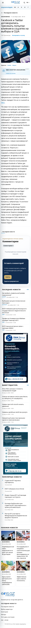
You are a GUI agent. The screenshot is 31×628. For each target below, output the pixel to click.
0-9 (15, 7)
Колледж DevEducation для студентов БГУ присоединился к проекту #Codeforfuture (15, 505)
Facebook (9, 65)
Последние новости (7, 607)
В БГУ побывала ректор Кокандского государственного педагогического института (14, 310)
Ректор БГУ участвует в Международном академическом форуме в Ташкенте (16, 515)
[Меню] (3, 2)
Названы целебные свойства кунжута (14, 412)
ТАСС (3, 103)
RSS (2, 620)
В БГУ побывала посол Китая (14, 489)
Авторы (3, 614)
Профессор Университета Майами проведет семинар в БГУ (13, 319)
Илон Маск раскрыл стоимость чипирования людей (12, 390)
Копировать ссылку (18, 35)
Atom (6, 620)
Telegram (14, 65)
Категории (4, 612)
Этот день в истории (7, 617)
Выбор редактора (6, 609)
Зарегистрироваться (11, 281)
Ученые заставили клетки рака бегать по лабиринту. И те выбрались (15, 397)
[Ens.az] (15, 2)
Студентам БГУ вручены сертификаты (13, 481)
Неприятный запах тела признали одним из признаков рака (13, 419)
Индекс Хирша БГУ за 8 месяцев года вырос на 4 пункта (15, 496)
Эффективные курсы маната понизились (21, 578)
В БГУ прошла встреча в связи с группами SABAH (12, 327)
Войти (8, 277)
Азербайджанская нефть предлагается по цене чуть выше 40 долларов (8, 550)
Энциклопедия (6, 7)
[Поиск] (24, 2)
